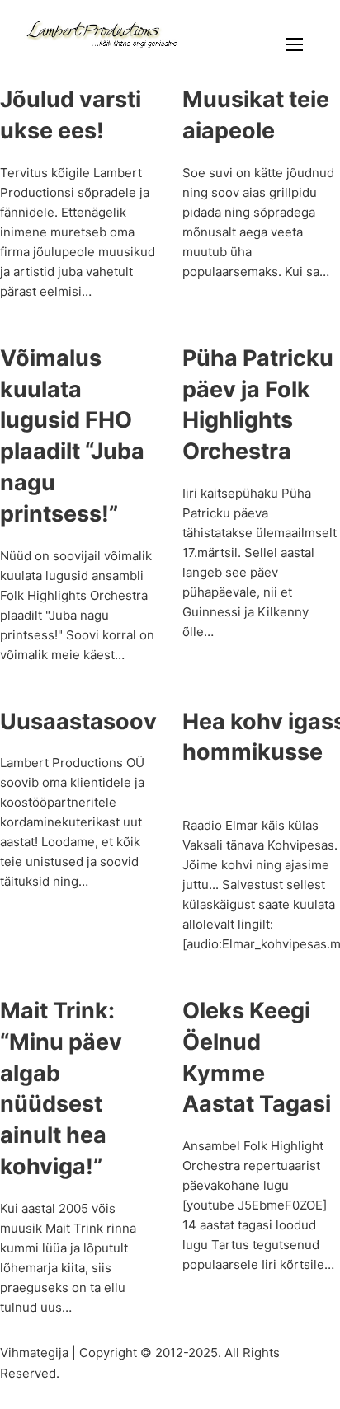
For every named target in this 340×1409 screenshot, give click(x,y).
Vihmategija (34, 1352)
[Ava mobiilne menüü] (294, 44)
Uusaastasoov (78, 721)
